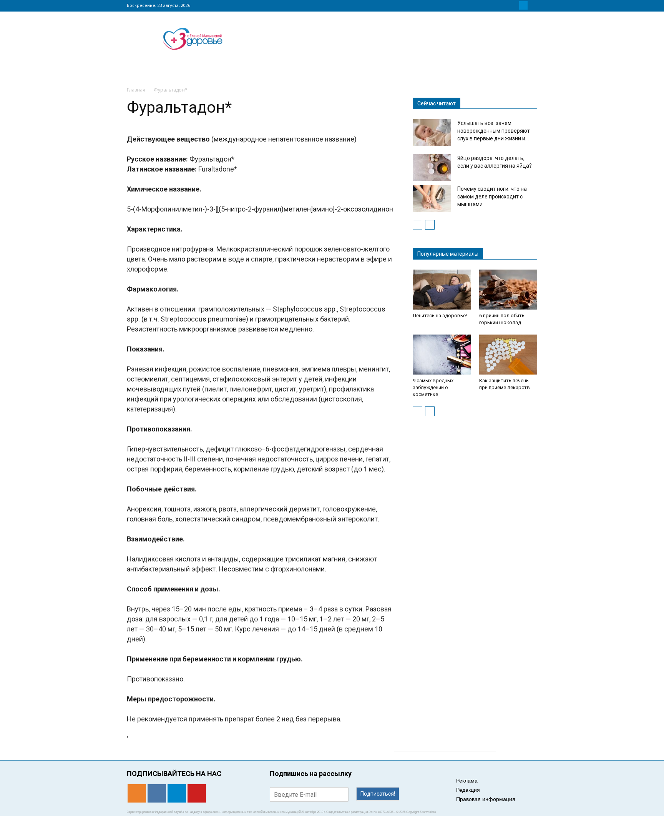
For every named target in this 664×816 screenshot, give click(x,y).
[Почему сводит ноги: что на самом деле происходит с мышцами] (432, 198)
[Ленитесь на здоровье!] (442, 290)
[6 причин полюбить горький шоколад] (508, 290)
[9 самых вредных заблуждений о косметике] (442, 355)
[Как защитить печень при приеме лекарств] (508, 355)
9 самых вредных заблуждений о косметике (433, 387)
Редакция (468, 790)
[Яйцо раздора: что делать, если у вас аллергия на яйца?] (432, 167)
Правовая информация (485, 799)
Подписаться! (377, 794)
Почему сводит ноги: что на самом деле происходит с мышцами (492, 196)
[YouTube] (532, 5)
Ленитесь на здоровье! (440, 315)
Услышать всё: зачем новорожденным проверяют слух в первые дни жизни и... (493, 131)
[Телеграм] (523, 5)
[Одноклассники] (505, 5)
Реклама (467, 781)
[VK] (514, 5)
